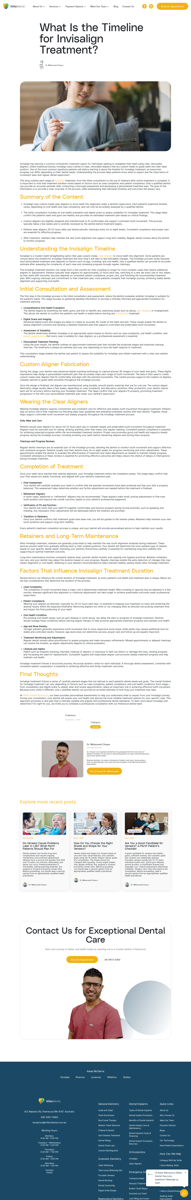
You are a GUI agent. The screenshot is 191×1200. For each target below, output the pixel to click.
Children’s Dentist (106, 1130)
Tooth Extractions (106, 1115)
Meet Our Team (98, 6)
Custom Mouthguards (108, 1150)
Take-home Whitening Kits (110, 1170)
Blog (116, 6)
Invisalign (59, 180)
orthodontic (122, 313)
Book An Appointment (172, 6)
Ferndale (64, 1077)
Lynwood (96, 1077)
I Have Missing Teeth (169, 1165)
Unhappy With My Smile (171, 1160)
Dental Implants (138, 1103)
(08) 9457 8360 (49, 1117)
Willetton (112, 1077)
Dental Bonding (105, 1180)
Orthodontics (137, 1152)
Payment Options (74, 6)
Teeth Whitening (105, 1165)
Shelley (127, 1077)
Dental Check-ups (106, 1145)
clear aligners (105, 255)
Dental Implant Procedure (140, 1115)
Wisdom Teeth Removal (109, 1125)
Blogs (162, 1130)
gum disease (143, 310)
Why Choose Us (167, 1115)
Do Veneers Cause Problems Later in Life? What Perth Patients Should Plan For (41, 845)
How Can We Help (170, 1153)
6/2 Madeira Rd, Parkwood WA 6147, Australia (49, 1111)
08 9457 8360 (112, 959)
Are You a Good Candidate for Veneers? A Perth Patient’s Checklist (144, 845)
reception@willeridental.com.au (49, 1122)
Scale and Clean (105, 1110)
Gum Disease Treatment (109, 1135)
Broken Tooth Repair (138, 1188)
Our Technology (167, 1140)
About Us (37, 6)
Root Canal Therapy (107, 1120)
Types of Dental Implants (140, 1110)
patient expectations (34, 336)
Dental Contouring (106, 1185)
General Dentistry (108, 1103)
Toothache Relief (136, 1178)
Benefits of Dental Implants (141, 1120)
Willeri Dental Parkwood (35, 695)
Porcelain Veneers (106, 1175)
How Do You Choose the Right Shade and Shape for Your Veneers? (93, 845)
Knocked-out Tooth (138, 1193)
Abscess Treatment (138, 1183)
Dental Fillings (104, 1140)
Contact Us (128, 6)
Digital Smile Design (107, 1190)
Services (53, 6)
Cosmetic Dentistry (109, 1158)
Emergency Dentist (140, 1172)
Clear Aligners (135, 1163)
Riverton (80, 1077)
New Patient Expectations (171, 1145)
